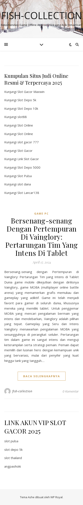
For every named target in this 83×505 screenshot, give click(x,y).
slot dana (24, 184)
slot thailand (13, 458)
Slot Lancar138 (28, 193)
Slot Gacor (25, 150)
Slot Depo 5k (26, 100)
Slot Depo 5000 (28, 167)
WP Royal (56, 497)
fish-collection (22, 391)
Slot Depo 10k (27, 108)
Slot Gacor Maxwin (30, 92)
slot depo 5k (13, 449)
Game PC (41, 213)
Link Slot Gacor (28, 159)
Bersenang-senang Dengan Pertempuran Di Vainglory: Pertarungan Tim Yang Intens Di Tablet (41, 236)
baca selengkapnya (41, 376)
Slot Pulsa (24, 176)
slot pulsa (11, 441)
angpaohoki (12, 466)
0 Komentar (71, 391)
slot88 (22, 117)
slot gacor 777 (28, 142)
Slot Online (25, 125)
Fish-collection (41, 15)
